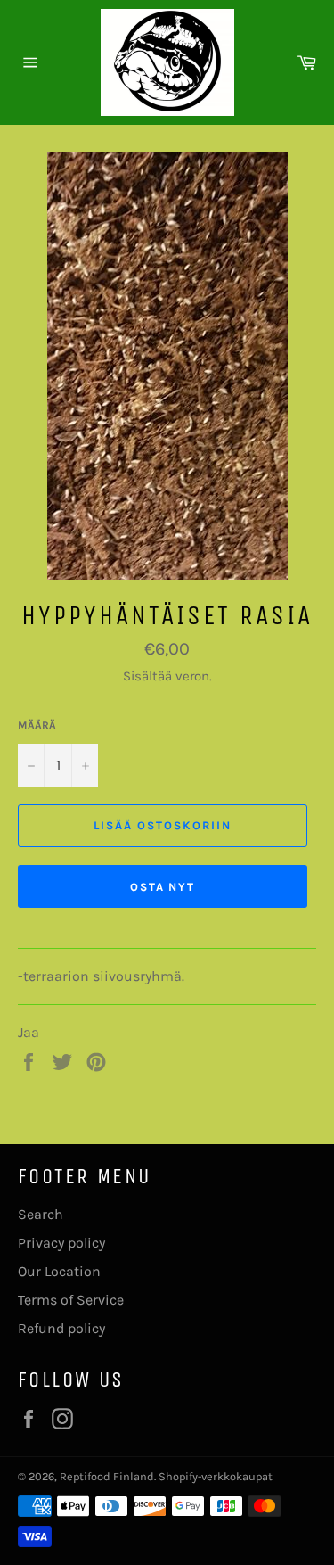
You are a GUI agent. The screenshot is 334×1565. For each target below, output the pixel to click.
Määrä (37, 725)
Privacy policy (61, 1242)
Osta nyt (163, 887)
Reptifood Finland (107, 1476)
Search (40, 1214)
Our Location (59, 1271)
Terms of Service (71, 1299)
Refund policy (61, 1328)
